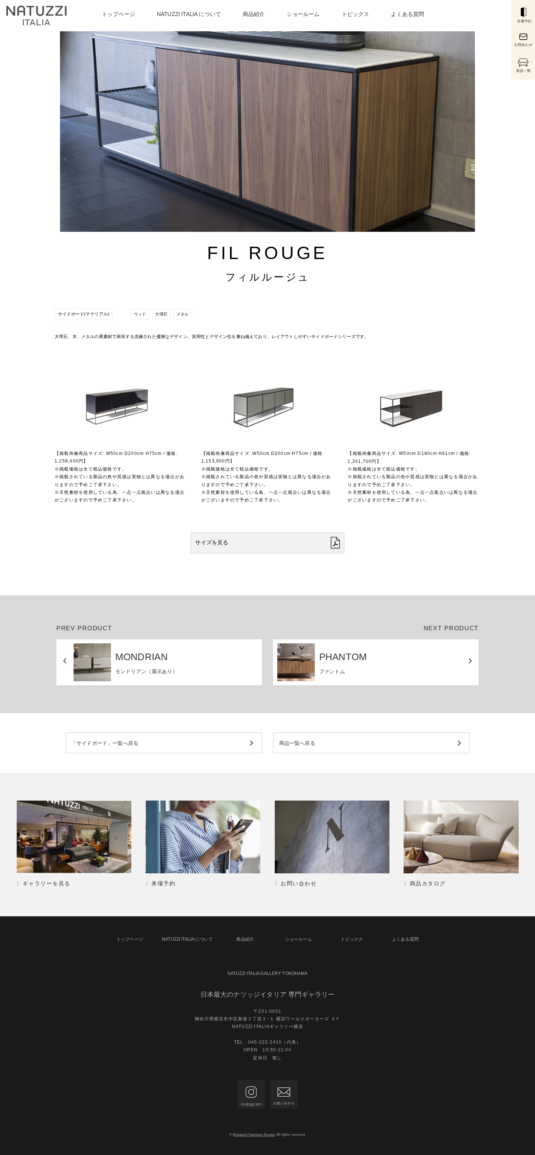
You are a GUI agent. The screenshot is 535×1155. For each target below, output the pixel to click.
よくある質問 (407, 14)
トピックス (355, 14)
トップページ (118, 14)
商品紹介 (254, 14)
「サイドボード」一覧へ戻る (104, 743)
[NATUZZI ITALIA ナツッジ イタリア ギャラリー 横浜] (36, 15)
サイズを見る (211, 542)
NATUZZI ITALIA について (189, 14)
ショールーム (303, 14)
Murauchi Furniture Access (254, 1134)
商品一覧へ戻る (297, 743)
